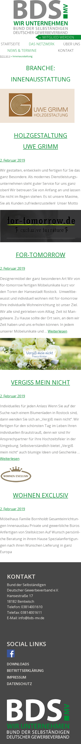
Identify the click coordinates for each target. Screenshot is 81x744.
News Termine (22, 50)
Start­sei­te (10, 44)
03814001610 (32, 606)
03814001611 (31, 612)
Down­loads (18, 664)
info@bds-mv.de (31, 618)
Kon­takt (66, 50)
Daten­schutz (19, 683)
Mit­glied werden (58, 37)
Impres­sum (16, 677)
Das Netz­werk (41, 44)
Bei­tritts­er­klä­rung (25, 670)
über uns (71, 44)
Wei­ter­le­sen (57, 331)
